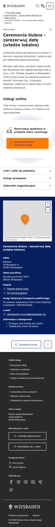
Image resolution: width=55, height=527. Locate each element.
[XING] (40, 481)
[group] (27, 221)
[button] (27, 171)
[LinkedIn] (33, 481)
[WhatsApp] (11, 489)
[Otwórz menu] (50, 6)
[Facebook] (11, 481)
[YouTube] (25, 481)
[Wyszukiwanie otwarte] (37, 6)
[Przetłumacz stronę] (42, 6)
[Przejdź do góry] (48, 344)
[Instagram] (18, 481)
